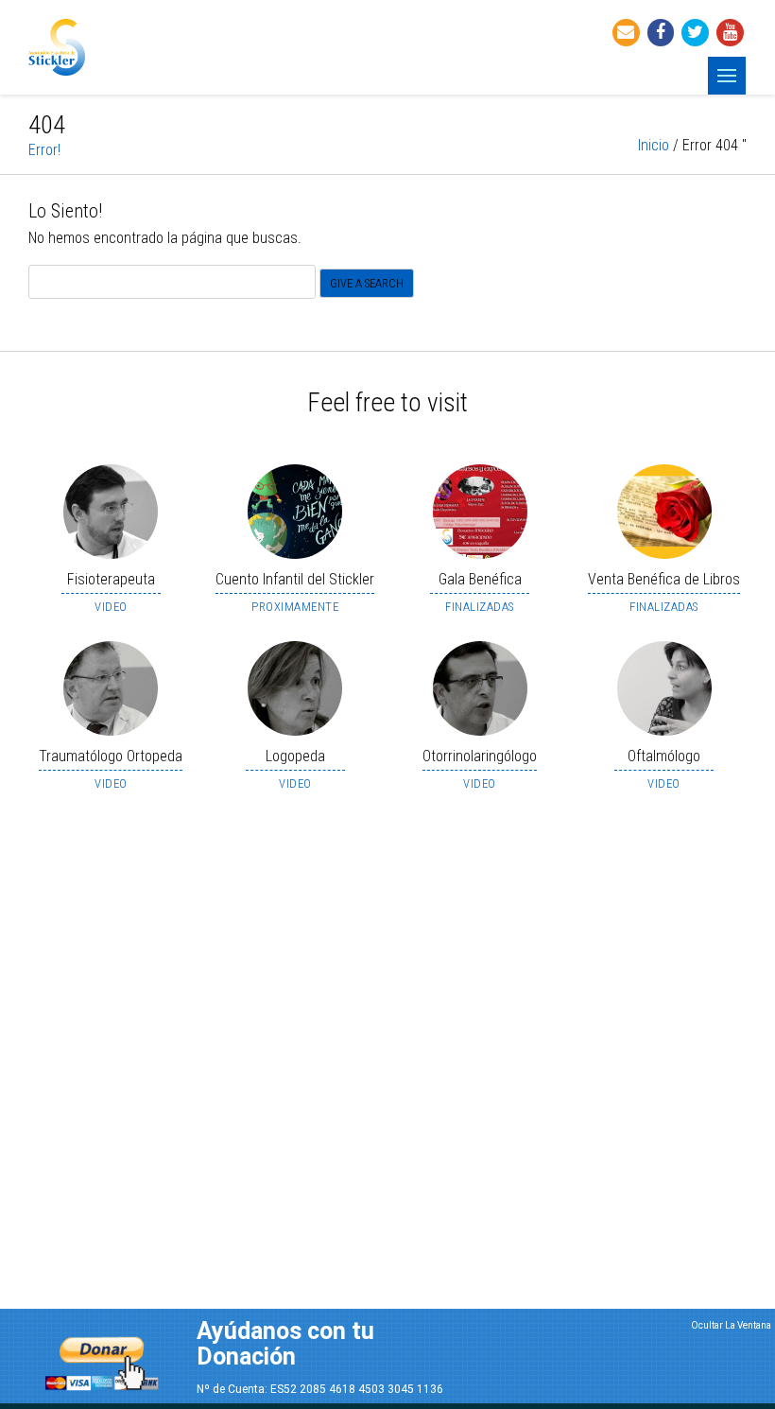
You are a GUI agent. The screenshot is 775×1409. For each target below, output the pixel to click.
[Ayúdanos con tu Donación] (102, 1358)
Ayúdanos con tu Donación (285, 1343)
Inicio (653, 145)
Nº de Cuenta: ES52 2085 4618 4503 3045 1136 (320, 1389)
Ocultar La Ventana (731, 1325)
